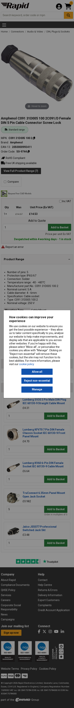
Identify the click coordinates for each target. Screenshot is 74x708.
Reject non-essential (37, 380)
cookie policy (26, 364)
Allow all (37, 371)
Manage (37, 389)
